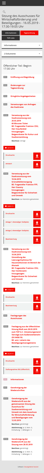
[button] (37, 156)
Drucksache (10, 155)
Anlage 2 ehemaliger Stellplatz (17, 231)
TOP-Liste (10, 38)
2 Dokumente (10, 53)
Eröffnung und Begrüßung (22, 77)
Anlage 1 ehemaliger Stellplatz (17, 222)
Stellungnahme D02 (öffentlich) (17, 369)
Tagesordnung (29, 33)
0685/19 (10, 206)
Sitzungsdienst (31, 467)
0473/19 (10, 148)
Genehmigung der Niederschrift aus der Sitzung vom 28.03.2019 (22, 442)
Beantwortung (11, 239)
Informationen (10, 33)
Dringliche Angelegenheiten (23, 96)
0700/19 (10, 290)
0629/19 (10, 354)
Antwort (9, 164)
